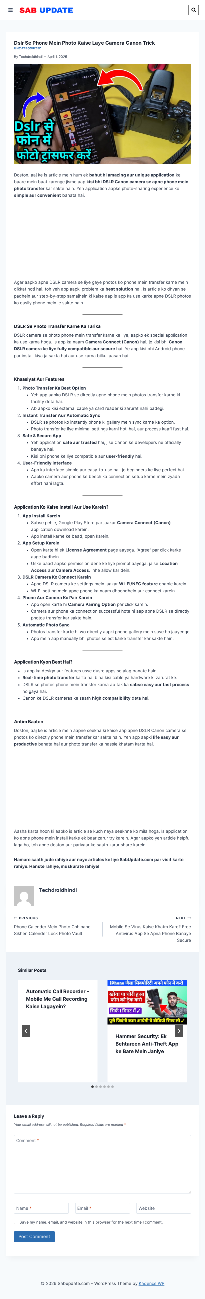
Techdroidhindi (30, 57)
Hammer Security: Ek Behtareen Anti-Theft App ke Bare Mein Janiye (147, 1043)
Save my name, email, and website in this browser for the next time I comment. (91, 1222)
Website (146, 1208)
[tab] (92, 1086)
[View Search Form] (193, 10)
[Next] (179, 1031)
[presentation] (147, 1002)
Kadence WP (151, 1283)
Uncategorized (28, 48)
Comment (27, 1140)
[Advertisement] (102, 242)
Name (24, 1208)
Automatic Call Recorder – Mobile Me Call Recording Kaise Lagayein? (57, 998)
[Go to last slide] (26, 1031)
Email (84, 1208)
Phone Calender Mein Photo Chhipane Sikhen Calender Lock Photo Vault (52, 926)
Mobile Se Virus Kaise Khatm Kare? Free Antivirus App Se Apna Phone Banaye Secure (150, 929)
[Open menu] (10, 10)
